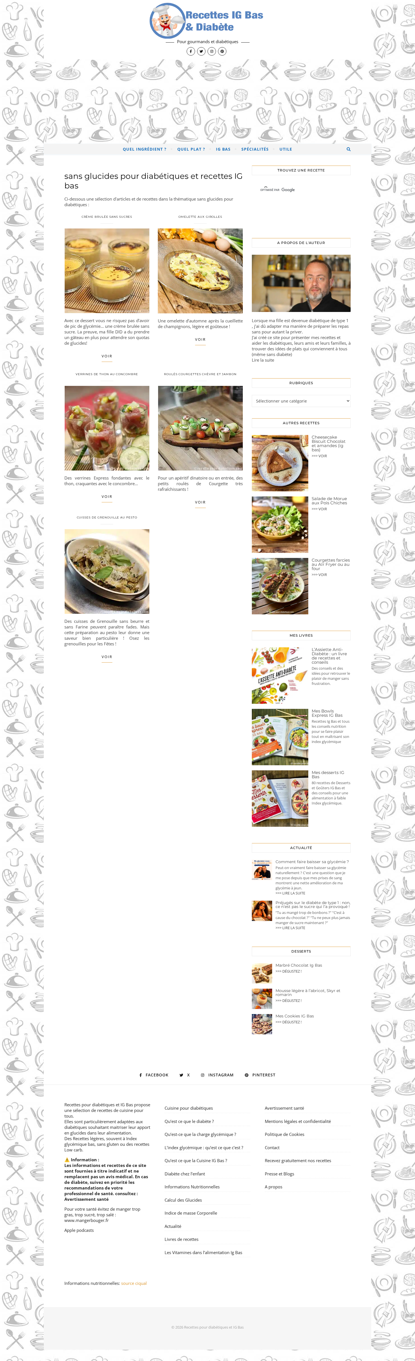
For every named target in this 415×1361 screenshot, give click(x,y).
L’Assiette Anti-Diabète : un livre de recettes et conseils (329, 656)
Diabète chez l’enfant (185, 1174)
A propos (273, 1186)
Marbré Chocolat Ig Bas (299, 965)
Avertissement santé (86, 1199)
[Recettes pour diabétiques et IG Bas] (207, 29)
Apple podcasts (79, 1230)
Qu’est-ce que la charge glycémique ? (200, 1134)
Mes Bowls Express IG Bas (327, 713)
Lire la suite (263, 360)
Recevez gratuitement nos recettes (298, 1160)
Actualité (173, 1226)
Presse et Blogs (279, 1174)
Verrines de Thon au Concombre (107, 374)
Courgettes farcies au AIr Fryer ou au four (331, 564)
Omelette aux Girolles (200, 217)
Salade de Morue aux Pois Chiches (329, 500)
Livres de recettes (181, 1239)
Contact (272, 1147)
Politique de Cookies (284, 1134)
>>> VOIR (319, 455)
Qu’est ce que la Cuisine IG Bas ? (196, 1160)
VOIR (107, 356)
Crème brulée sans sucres (107, 217)
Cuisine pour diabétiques (189, 1108)
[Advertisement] (207, 101)
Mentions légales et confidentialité (298, 1121)
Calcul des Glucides (183, 1200)
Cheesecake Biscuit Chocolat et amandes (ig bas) (329, 443)
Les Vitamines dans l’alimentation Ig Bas (203, 1252)
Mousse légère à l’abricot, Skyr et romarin (308, 992)
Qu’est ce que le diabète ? (189, 1121)
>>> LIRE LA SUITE (290, 893)
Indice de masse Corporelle (191, 1213)
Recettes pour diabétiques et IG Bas (98, 1104)
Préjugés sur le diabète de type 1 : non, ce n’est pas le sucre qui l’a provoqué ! (313, 904)
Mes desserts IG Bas (328, 774)
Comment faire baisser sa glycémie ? (312, 861)
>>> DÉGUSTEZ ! (289, 971)
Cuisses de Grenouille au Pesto (107, 517)
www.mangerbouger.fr (86, 1220)
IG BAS (223, 149)
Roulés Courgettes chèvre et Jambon (200, 374)
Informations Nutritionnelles (192, 1186)
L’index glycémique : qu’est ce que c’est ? (204, 1147)
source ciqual (134, 1283)
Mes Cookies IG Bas (295, 1016)
